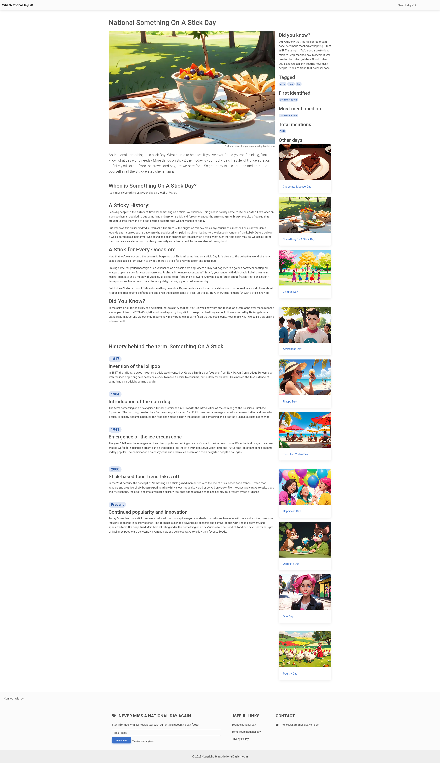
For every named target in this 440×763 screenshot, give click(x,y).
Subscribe (121, 740)
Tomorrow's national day (246, 731)
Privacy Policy (240, 739)
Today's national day (244, 724)
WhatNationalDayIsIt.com (231, 756)
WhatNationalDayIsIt (17, 5)
